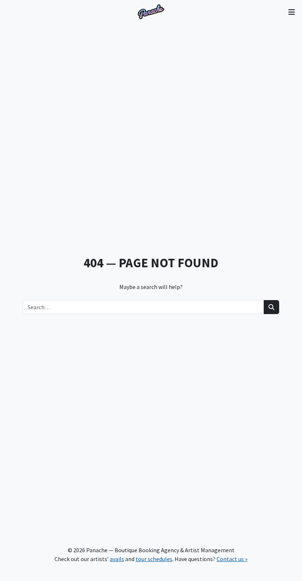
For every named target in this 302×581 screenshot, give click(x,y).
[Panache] (151, 11)
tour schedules (154, 559)
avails (117, 559)
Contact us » (232, 559)
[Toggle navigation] (291, 11)
